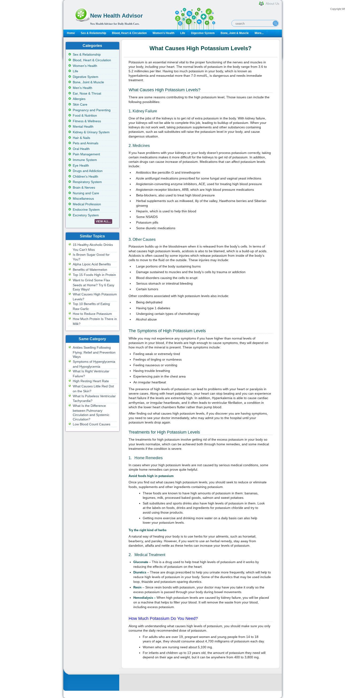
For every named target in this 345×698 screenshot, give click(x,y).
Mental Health (83, 126)
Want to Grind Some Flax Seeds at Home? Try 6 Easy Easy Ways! (93, 284)
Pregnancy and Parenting (92, 110)
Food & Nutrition (85, 115)
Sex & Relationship (93, 33)
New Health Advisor (116, 15)
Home (71, 33)
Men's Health (82, 88)
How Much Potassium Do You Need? (163, 618)
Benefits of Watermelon (90, 269)
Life (182, 33)
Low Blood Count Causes (91, 424)
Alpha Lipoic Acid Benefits (92, 264)
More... (259, 33)
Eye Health (81, 165)
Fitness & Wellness (87, 121)
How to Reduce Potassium (92, 314)
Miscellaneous (83, 198)
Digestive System (203, 33)
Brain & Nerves (84, 187)
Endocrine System (86, 209)
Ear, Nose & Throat (87, 93)
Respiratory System (87, 182)
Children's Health (85, 176)
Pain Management (86, 154)
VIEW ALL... (103, 221)
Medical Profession (87, 204)
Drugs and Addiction (88, 171)
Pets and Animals (85, 143)
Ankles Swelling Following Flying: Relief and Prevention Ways (94, 352)
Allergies (79, 99)
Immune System (85, 160)
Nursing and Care (86, 193)
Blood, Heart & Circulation (129, 33)
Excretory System (86, 215)
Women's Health (163, 33)
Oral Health (81, 149)
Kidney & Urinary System (91, 132)
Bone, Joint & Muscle (235, 33)
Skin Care (80, 104)
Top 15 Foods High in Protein (94, 275)
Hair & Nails (81, 138)
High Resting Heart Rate (91, 381)
